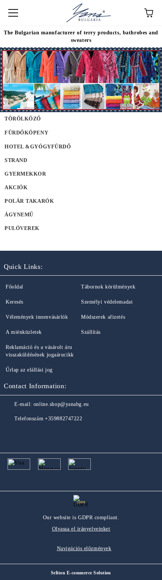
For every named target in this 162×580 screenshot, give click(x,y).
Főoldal (14, 287)
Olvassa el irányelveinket (81, 529)
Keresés (14, 302)
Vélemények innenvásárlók (37, 317)
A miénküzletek (24, 332)
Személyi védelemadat (107, 302)
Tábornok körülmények (108, 287)
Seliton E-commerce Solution (81, 572)
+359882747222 (63, 418)
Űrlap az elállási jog (29, 370)
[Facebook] (14, 434)
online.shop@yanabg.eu (61, 404)
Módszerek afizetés (103, 317)
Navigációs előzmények (84, 548)
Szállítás (91, 332)
